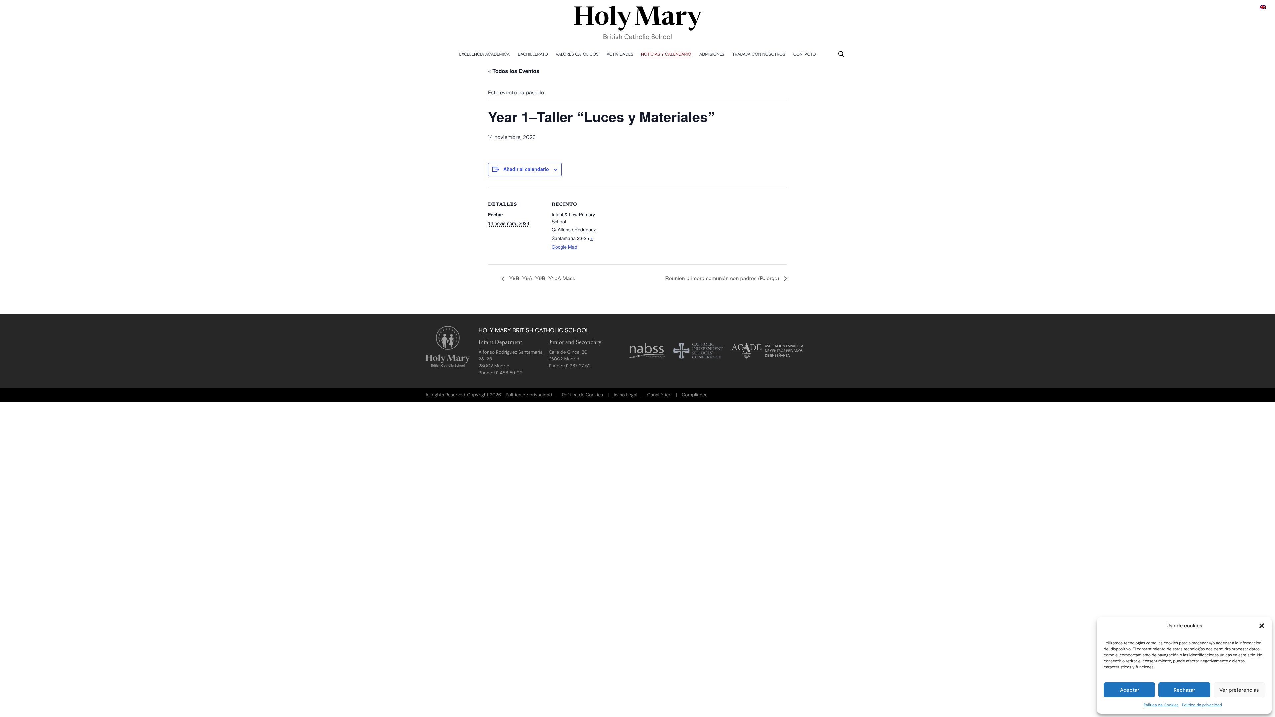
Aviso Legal (625, 395)
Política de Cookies (1161, 705)
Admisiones (711, 54)
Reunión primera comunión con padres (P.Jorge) (723, 278)
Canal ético (659, 395)
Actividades (620, 54)
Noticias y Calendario (666, 54)
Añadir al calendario (526, 169)
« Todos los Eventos (513, 71)
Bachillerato (533, 54)
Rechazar (1184, 690)
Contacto (804, 54)
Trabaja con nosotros (758, 54)
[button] (1261, 625)
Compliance (695, 395)
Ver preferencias (1239, 690)
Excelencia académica (484, 54)
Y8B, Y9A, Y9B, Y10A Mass (541, 278)
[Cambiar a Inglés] (1262, 7)
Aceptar (1129, 690)
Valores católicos (577, 54)
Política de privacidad (1202, 705)
